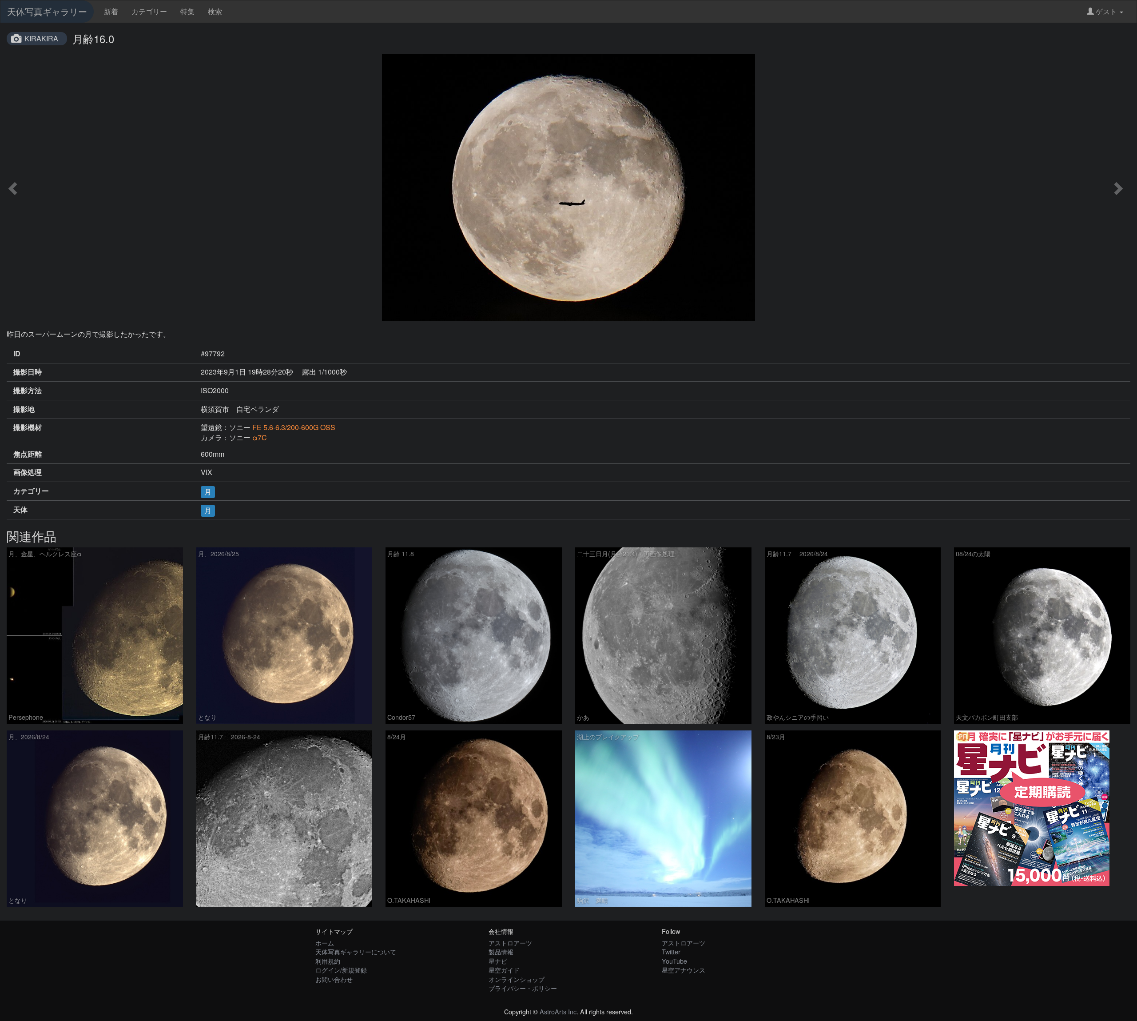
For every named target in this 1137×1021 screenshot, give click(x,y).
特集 (187, 11)
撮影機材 (27, 427)
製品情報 (501, 951)
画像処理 (27, 472)
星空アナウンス (683, 969)
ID (16, 354)
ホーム (324, 942)
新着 (111, 11)
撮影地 (24, 409)
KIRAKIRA (41, 38)
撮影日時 (27, 372)
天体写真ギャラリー (47, 11)
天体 (20, 509)
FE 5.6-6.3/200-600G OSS (293, 427)
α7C (259, 437)
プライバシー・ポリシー (523, 988)
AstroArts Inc (558, 1011)
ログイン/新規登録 (341, 969)
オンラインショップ (517, 979)
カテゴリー (149, 11)
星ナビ (498, 960)
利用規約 (327, 960)
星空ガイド (504, 969)
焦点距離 (27, 454)
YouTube (674, 960)
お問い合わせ (334, 979)
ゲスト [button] (1106, 11)
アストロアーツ (510, 942)
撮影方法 (27, 390)
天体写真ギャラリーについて (355, 951)
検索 (215, 11)
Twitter (671, 951)
